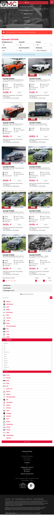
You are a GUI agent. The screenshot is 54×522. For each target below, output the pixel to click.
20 (6, 280)
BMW (8, 309)
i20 (4, 347)
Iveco (7, 375)
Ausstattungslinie (24, 47)
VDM (7, 432)
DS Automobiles (11, 326)
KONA (5, 365)
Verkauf (26, 14)
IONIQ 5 (6, 360)
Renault (8, 416)
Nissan (8, 405)
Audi (7, 307)
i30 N (5, 354)
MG (7, 399)
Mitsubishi (9, 402)
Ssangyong (9, 424)
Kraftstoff (21, 42)
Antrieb (4, 47)
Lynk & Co (9, 388)
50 (8, 280)
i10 (4, 345)
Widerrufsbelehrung (20, 499)
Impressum (8, 499)
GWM (8, 337)
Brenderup (9, 312)
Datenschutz (29, 499)
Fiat (7, 329)
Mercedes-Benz (10, 397)
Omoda (8, 408)
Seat (7, 419)
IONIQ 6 (6, 363)
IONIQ (5, 358)
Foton (8, 334)
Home (26, 10)
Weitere (8, 438)
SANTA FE (6, 367)
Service (26, 20)
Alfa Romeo (9, 304)
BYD (7, 315)
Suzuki (8, 427)
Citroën (8, 318)
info (3, 36)
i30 (4, 350)
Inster (5, 356)
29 (46, 280)
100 (11, 280)
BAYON (6, 343)
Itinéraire (27, 471)
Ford (7, 331)
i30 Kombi (6, 352)
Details (19, 92)
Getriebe (38, 42)
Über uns (26, 24)
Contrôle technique (27, 6)
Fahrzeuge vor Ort (8, 290)
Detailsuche (6, 285)
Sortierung (39, 47)
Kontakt (27, 27)
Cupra (8, 320)
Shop (28, 2)
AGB (13, 499)
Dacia (8, 323)
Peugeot (8, 413)
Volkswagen (10, 435)
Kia (7, 386)
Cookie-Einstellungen (38, 499)
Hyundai (8, 339)
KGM (7, 383)
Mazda (8, 394)
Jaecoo (8, 377)
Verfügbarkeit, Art (7, 42)
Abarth (8, 301)
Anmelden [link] (27, 441)
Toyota (8, 429)
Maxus (8, 391)
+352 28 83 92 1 (27, 469)
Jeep (7, 380)
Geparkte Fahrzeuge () (27, 294)
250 (15, 280)
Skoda (8, 421)
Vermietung (26, 17)
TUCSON (6, 371)
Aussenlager (7, 288)
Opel (7, 410)
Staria (5, 369)
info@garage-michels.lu (27, 467)
